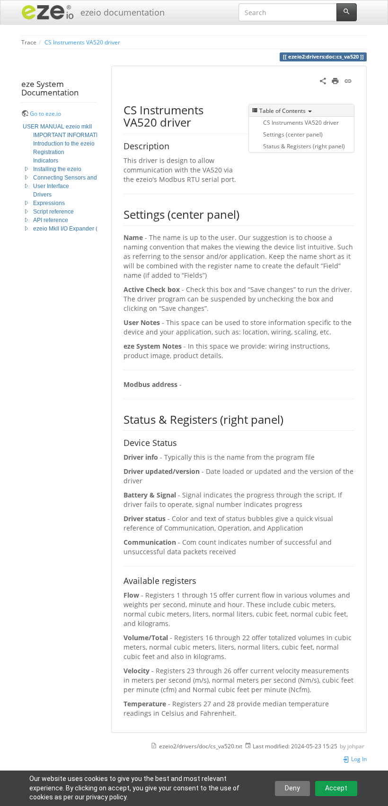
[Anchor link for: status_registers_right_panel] (289, 419)
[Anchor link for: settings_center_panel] (245, 214)
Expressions (49, 203)
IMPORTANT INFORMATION (69, 135)
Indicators (45, 160)
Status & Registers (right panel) (304, 146)
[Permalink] (348, 80)
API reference (50, 220)
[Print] (335, 80)
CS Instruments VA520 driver (82, 42)
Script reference (53, 211)
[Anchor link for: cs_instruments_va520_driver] (197, 122)
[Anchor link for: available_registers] (200, 580)
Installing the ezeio (57, 169)
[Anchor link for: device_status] (181, 442)
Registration (48, 152)
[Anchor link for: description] (173, 145)
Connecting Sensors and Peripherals (80, 177)
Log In (358, 759)
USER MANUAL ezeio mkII (57, 126)
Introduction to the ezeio (64, 143)
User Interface (51, 186)
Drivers (42, 194)
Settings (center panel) (293, 134)
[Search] (346, 12)
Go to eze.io (45, 113)
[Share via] (323, 80)
